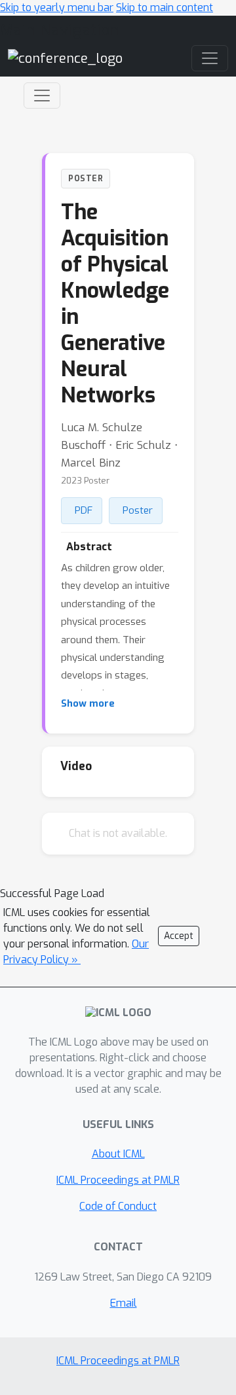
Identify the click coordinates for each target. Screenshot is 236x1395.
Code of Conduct (118, 1206)
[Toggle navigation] (42, 95)
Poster (138, 510)
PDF (83, 510)
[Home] (65, 58)
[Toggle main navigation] (209, 58)
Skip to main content (164, 7)
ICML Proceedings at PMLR (118, 1180)
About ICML (118, 1154)
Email (123, 1303)
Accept (178, 936)
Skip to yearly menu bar (56, 7)
